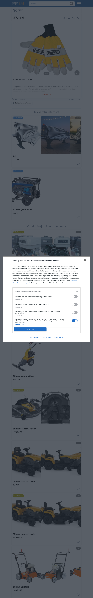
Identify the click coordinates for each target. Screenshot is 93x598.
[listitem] (46, 291)
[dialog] (46, 299)
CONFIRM (30, 329)
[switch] (75, 296)
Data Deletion (34, 337)
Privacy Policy (59, 337)
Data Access (46, 337)
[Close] (86, 261)
